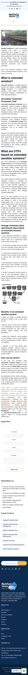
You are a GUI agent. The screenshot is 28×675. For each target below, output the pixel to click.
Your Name (14, 431)
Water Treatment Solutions (11, 549)
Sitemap (3, 617)
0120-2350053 (12, 2)
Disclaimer (4, 612)
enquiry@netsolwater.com (15, 6)
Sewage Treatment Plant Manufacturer (10, 525)
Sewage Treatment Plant (10, 520)
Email (14, 447)
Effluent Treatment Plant (10, 530)
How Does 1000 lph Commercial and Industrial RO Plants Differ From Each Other (13, 488)
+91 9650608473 (22, 2)
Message (14, 455)
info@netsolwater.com (11, 657)
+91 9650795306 (14, 4)
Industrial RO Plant (8, 540)
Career (3, 622)
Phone (14, 439)
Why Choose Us (5, 610)
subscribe (22, 563)
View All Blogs (6, 507)
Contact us (4, 619)
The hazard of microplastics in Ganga (13, 493)
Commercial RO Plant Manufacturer (13, 545)
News (2, 633)
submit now (14, 469)
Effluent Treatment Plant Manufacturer (10, 535)
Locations (3, 624)
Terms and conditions (6, 614)
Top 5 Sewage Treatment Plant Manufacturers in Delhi (11, 501)
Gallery (3, 638)
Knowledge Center (6, 636)
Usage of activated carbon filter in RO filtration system (13, 496)
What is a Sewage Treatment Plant (12, 505)
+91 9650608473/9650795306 (14, 655)
